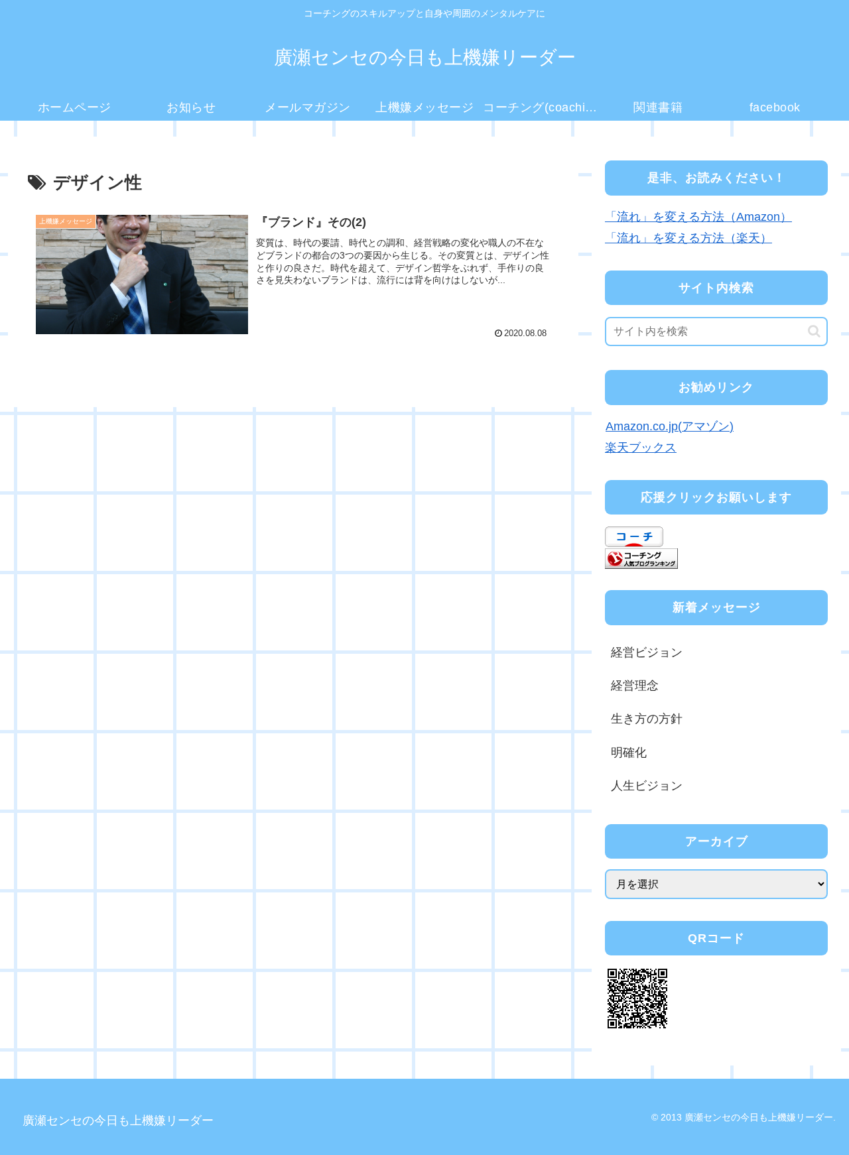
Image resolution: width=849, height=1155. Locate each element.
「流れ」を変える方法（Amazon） (698, 216)
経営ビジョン (647, 652)
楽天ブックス (641, 447)
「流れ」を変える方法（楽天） (688, 238)
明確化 (629, 752)
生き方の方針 (647, 718)
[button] (814, 331)
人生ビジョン (647, 785)
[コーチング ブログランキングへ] (641, 557)
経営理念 (635, 685)
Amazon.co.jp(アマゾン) (670, 426)
